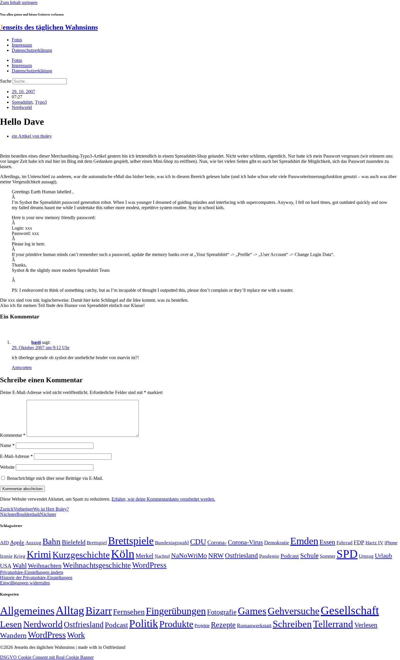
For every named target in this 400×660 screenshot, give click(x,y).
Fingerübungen (176, 611)
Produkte (176, 624)
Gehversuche (293, 611)
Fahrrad (344, 542)
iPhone (390, 542)
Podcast (290, 555)
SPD (347, 554)
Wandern (13, 635)
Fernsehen (129, 612)
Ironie (6, 556)
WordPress (149, 565)
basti (36, 342)
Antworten (22, 367)
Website (7, 467)
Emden (304, 540)
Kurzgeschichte (81, 555)
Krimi (39, 554)
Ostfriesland (241, 555)
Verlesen (365, 625)
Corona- (217, 542)
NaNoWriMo (189, 555)
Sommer (327, 556)
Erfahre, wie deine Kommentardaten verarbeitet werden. (163, 499)
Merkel (144, 555)
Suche (5, 81)
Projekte (202, 625)
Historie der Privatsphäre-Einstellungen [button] (36, 577)
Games (252, 611)
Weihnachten (44, 565)
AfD (4, 542)
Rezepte (223, 624)
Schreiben (292, 624)
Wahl (20, 565)
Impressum (22, 44)
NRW (216, 555)
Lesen (11, 624)
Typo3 (41, 102)
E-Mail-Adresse (16, 456)
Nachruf (162, 556)
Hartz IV (374, 542)
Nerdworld (22, 107)
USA (5, 566)
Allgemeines (27, 611)
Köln (122, 553)
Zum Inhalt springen (18, 2)
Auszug (33, 542)
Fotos (17, 39)
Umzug (366, 556)
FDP (359, 542)
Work (76, 634)
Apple (17, 542)
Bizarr (99, 611)
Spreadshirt (22, 102)
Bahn (51, 541)
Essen (327, 542)
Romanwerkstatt (254, 625)
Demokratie (276, 542)
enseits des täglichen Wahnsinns (49, 27)
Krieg (19, 556)
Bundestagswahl (172, 542)
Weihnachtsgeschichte (97, 565)
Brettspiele (131, 541)
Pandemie (269, 556)
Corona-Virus (245, 542)
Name (7, 445)
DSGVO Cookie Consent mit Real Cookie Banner (47, 657)
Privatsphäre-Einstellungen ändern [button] (31, 572)
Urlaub (383, 555)
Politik (143, 624)
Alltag (70, 610)
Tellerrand (333, 624)
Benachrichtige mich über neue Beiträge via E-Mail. (55, 478)
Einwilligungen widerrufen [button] (25, 582)
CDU (198, 542)
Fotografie (222, 612)
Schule (309, 555)
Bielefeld (74, 542)
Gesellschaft (350, 610)
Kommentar (12, 435)
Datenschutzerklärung (32, 50)
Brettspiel (97, 542)
